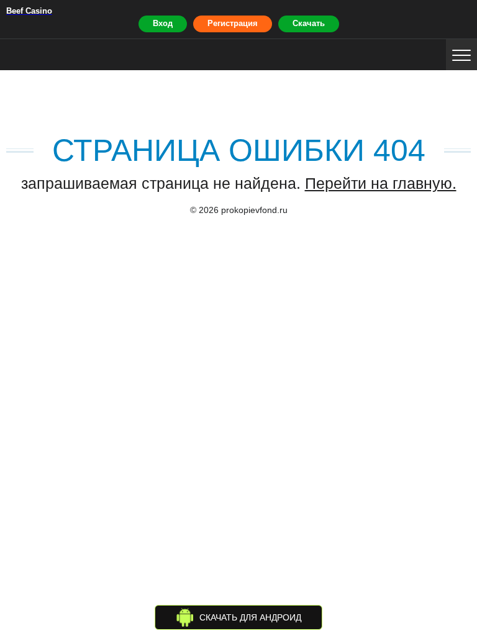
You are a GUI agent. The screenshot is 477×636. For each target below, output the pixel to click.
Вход (163, 23)
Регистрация (232, 23)
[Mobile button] (461, 54)
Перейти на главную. (381, 183)
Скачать (309, 23)
